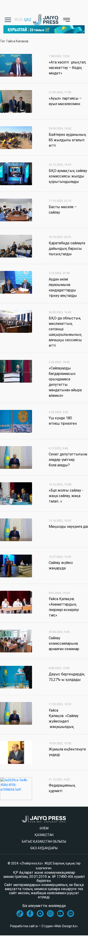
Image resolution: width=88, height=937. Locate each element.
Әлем (44, 828)
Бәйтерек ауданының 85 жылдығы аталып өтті (67, 140)
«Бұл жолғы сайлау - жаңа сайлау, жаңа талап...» (66, 495)
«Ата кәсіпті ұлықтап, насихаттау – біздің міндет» (67, 67)
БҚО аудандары (44, 848)
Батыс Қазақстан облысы (44, 841)
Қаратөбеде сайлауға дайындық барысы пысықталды (67, 248)
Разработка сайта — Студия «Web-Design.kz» (44, 926)
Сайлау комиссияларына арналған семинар (64, 643)
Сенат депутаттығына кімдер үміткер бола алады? (68, 459)
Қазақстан (44, 835)
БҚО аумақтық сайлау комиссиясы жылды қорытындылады (68, 176)
